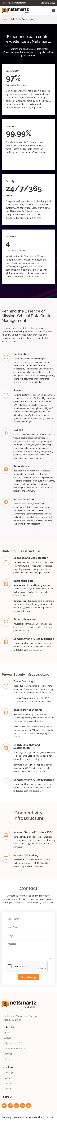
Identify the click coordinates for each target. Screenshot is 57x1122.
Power (17, 390)
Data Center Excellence (14, 1049)
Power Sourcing (23, 681)
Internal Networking (25, 855)
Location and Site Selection (30, 557)
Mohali (7, 1078)
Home (4, 19)
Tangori (7, 1089)
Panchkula (9, 1083)
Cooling (18, 429)
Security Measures (24, 619)
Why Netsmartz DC (13, 1043)
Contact (7, 1059)
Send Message (28, 977)
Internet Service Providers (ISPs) (33, 832)
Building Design (23, 580)
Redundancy (21, 466)
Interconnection (23, 499)
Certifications (21, 354)
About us (8, 1038)
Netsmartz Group (47, 3)
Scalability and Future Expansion (33, 638)
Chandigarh (9, 1073)
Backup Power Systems (27, 709)
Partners (8, 1054)
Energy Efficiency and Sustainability (26, 746)
